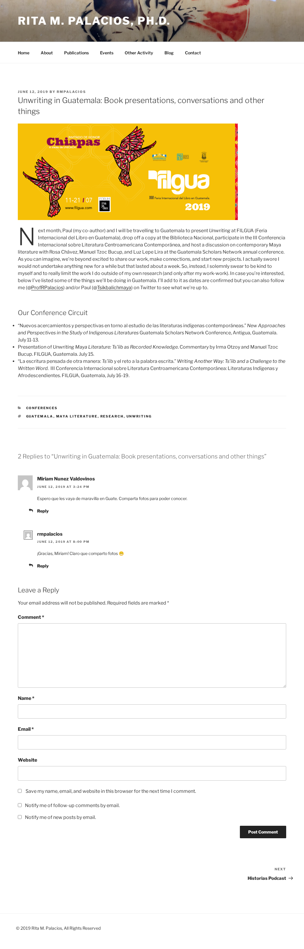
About (47, 52)
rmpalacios (71, 92)
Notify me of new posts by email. (60, 817)
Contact (193, 52)
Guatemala (39, 416)
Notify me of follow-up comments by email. (72, 805)
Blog (169, 52)
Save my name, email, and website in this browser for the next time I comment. (111, 791)
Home (23, 52)
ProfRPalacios (47, 287)
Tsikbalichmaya (114, 287)
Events (106, 52)
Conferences (42, 408)
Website (27, 760)
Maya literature (77, 416)
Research (112, 416)
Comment (31, 617)
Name (26, 698)
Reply (43, 510)
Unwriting (139, 416)
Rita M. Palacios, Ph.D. (94, 20)
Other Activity (139, 52)
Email (26, 729)
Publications (76, 52)
